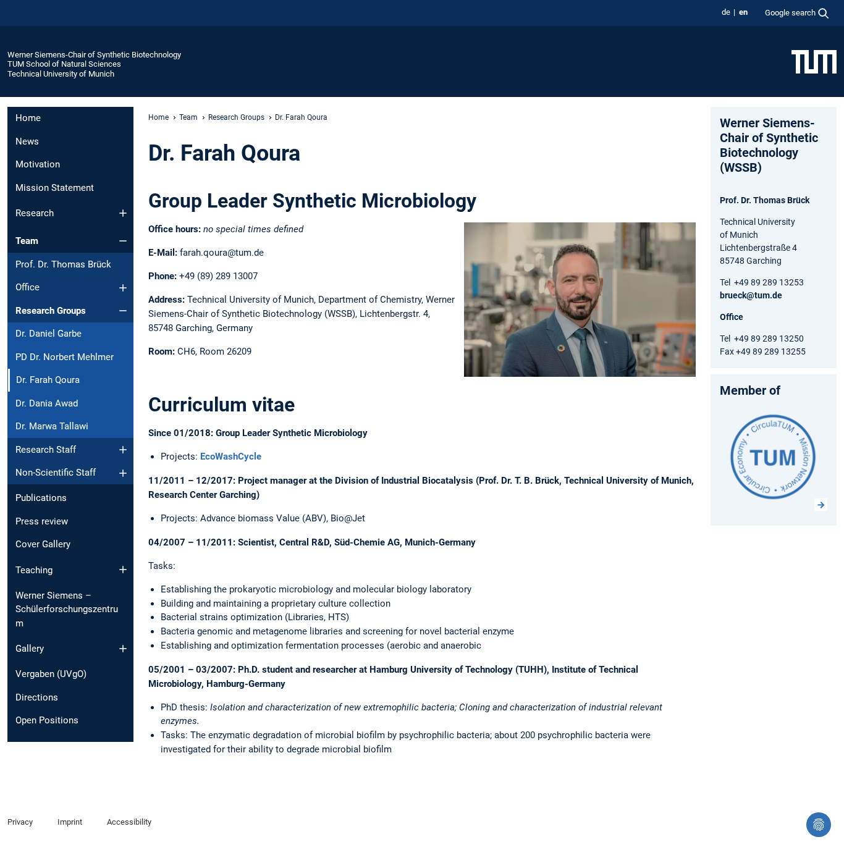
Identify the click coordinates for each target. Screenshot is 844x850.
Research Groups (50, 310)
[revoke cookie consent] (818, 824)
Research (34, 213)
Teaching (34, 570)
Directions (36, 697)
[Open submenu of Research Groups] (123, 310)
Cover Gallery (42, 544)
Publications (41, 497)
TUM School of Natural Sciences (64, 64)
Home (28, 118)
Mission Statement (54, 187)
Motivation (37, 164)
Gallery (29, 648)
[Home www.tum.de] (814, 61)
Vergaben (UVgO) (51, 674)
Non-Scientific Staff (55, 472)
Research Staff (45, 449)
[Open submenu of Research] (123, 213)
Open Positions (46, 720)
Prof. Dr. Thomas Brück (63, 264)
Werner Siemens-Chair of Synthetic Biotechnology (94, 54)
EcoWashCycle (230, 456)
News (27, 141)
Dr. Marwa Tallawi (51, 426)
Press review (41, 521)
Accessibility (129, 822)
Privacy (20, 822)
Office (27, 287)
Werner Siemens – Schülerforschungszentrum (66, 609)
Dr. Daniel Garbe (48, 333)
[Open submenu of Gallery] (123, 648)
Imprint (69, 822)
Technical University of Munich (60, 73)
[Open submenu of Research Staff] (123, 449)
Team (26, 240)
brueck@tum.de (751, 295)
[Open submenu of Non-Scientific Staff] (123, 473)
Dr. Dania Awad (46, 403)
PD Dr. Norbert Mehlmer (64, 357)
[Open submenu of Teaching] (123, 569)
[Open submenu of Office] (123, 287)
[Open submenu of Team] (123, 241)
